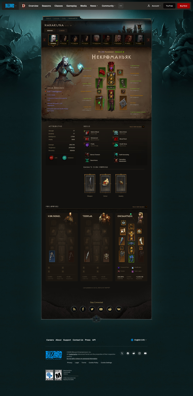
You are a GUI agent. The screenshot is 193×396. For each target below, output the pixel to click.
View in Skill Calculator (136, 126)
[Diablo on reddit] (110, 309)
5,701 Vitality (51, 95)
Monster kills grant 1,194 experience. (54, 104)
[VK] (118, 309)
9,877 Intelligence (54, 92)
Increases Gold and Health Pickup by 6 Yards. (57, 110)
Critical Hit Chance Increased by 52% (57, 99)
